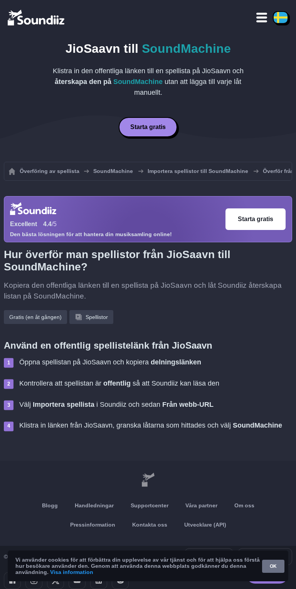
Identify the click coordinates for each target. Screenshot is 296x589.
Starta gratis (148, 127)
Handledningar (94, 505)
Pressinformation (92, 525)
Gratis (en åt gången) (35, 317)
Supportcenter (149, 505)
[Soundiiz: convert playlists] (148, 480)
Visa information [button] (71, 572)
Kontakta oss (149, 525)
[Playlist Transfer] (37, 17)
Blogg (50, 505)
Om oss (244, 505)
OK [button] (273, 566)
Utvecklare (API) (205, 525)
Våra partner (201, 505)
